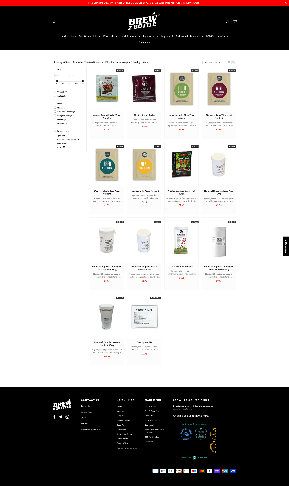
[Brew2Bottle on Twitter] (61, 417)
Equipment (149, 36)
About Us (120, 411)
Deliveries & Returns (125, 434)
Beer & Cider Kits (88, 36)
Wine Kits (109, 36)
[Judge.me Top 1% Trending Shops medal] (202, 447)
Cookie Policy (122, 438)
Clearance (144, 42)
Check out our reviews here (190, 415)
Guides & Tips (68, 36)
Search (119, 406)
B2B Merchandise (216, 36)
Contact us (121, 416)
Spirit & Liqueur (129, 36)
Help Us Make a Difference (127, 448)
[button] (229, 62)
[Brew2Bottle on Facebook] (54, 417)
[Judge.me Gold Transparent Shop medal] (202, 434)
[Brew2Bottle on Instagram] (67, 417)
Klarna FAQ (121, 429)
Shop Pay (121, 425)
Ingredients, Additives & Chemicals (181, 36)
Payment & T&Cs (123, 420)
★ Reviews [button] (286, 246)
